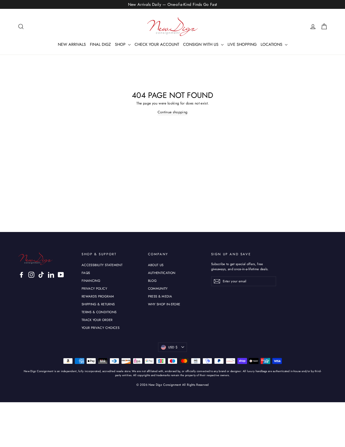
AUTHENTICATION (162, 272)
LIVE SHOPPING (242, 44)
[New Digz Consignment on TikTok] (41, 275)
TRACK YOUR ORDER (97, 319)
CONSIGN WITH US (201, 44)
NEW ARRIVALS (72, 44)
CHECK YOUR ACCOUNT (157, 44)
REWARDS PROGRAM (98, 296)
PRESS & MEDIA (160, 296)
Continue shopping (173, 112)
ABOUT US (156, 265)
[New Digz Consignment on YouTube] (61, 275)
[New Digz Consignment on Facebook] (21, 275)
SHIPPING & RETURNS (98, 304)
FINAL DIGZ (100, 44)
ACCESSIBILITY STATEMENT (102, 265)
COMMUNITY (158, 288)
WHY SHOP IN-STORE (164, 304)
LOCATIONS (272, 44)
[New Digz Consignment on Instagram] (31, 275)
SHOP (121, 44)
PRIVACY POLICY (94, 288)
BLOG (152, 280)
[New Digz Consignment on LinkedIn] (51, 275)
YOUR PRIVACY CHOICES (100, 327)
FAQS (86, 272)
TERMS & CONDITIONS (99, 312)
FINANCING (91, 280)
